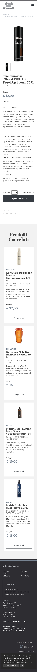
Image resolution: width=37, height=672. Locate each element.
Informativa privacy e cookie (13, 631)
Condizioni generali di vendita (14, 629)
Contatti (24, 571)
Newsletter (25, 576)
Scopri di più (19, 318)
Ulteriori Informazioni (11, 665)
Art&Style (6, 576)
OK (22, 665)
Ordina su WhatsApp (11, 589)
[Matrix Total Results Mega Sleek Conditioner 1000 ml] (19, 412)
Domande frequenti (10, 626)
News (5, 574)
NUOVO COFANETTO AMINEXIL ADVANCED (17, 592)
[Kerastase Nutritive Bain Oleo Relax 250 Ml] (19, 335)
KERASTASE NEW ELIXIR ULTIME (14, 595)
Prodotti (6, 571)
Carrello (24, 574)
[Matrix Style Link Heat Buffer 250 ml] (19, 489)
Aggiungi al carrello (18, 199)
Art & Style (9, 6)
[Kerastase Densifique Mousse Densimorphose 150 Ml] (19, 256)
